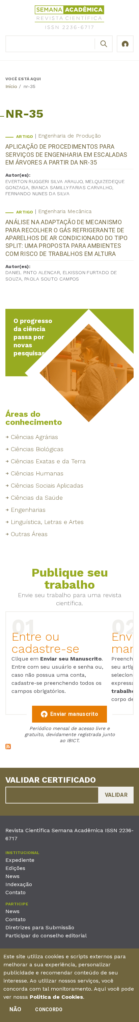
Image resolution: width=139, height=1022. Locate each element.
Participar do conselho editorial (46, 935)
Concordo (48, 1009)
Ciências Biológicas (37, 448)
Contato (15, 892)
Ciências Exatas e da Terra (48, 461)
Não (15, 1009)
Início (11, 86)
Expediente (19, 860)
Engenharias (28, 509)
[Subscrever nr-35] (8, 747)
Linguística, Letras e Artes (47, 521)
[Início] (69, 18)
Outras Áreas (29, 533)
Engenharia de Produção (69, 136)
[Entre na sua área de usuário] (125, 43)
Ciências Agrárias (34, 436)
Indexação (18, 884)
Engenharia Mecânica (65, 211)
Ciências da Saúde (37, 497)
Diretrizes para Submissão (39, 927)
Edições (15, 868)
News (12, 876)
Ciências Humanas (37, 473)
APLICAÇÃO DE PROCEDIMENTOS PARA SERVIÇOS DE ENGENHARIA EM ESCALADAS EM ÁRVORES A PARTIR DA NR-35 (66, 154)
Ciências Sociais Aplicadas (47, 485)
